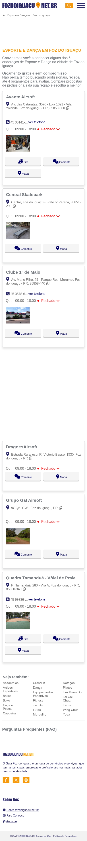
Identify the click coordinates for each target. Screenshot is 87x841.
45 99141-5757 (21, 122)
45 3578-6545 (20, 294)
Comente (64, 162)
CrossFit (39, 683)
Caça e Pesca (8, 706)
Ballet (7, 695)
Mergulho (39, 714)
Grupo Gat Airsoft (24, 500)
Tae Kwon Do (72, 692)
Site (25, 162)
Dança (37, 687)
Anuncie (11, 821)
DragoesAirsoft (22, 446)
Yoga (66, 714)
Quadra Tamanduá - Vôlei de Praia (41, 577)
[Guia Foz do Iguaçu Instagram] (27, 780)
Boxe (6, 700)
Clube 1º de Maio (23, 272)
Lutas (37, 710)
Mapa (25, 173)
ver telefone (36, 122)
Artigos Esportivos (10, 689)
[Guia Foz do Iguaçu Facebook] (7, 780)
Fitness (38, 700)
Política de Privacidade (65, 836)
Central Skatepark (25, 194)
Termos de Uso (43, 836)
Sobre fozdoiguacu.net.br (22, 810)
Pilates (67, 687)
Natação (69, 683)
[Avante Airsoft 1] (18, 151)
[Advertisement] (43, 29)
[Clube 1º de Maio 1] (18, 322)
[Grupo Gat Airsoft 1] (18, 543)
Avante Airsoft (21, 96)
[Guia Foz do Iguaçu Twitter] (17, 780)
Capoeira (9, 713)
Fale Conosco (15, 815)
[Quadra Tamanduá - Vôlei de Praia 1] (18, 628)
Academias (11, 683)
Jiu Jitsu (38, 705)
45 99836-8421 (21, 599)
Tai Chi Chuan (67, 698)
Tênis (67, 705)
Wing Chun (71, 710)
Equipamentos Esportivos (43, 693)
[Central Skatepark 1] (18, 237)
